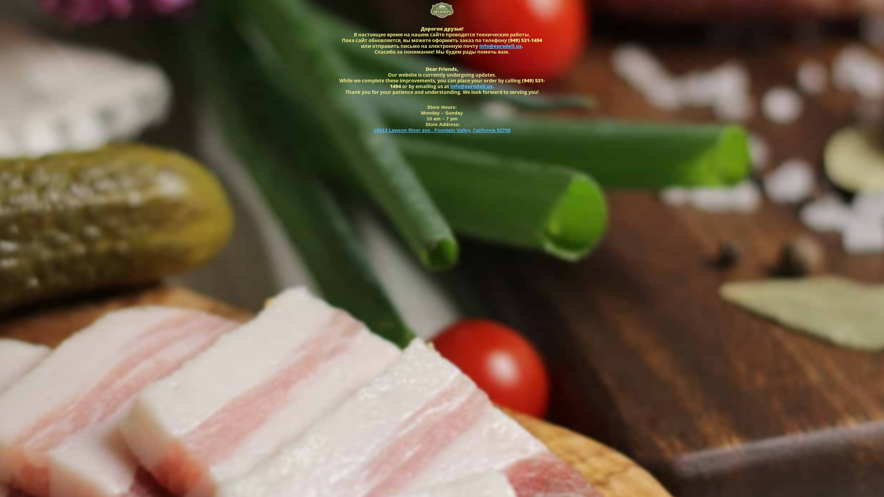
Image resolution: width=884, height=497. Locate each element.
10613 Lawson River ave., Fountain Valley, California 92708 (442, 130)
